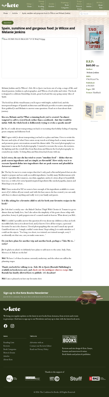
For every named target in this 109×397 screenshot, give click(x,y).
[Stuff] (76, 378)
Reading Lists (41, 5)
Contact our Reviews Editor (40, 346)
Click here (18, 319)
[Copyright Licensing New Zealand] (54, 378)
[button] (54, 293)
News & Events (79, 5)
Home (29, 5)
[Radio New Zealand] (97, 378)
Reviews (51, 5)
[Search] (81, 14)
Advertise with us (36, 342)
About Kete (100, 5)
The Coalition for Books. (49, 392)
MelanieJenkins (93, 72)
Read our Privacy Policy (39, 349)
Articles (88, 5)
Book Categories (65, 5)
